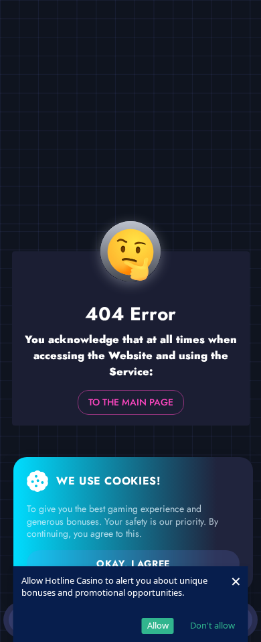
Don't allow (212, 625)
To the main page (130, 402)
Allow (158, 625)
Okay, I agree (132, 563)
